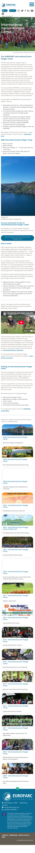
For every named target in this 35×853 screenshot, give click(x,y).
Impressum (13, 835)
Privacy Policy (24, 835)
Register (13, 10)
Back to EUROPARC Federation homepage (8, 5)
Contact (5, 835)
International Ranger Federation (13, 350)
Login (5, 10)
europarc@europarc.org (11, 807)
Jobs (3, 837)
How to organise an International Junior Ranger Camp (17, 238)
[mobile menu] (31, 4)
